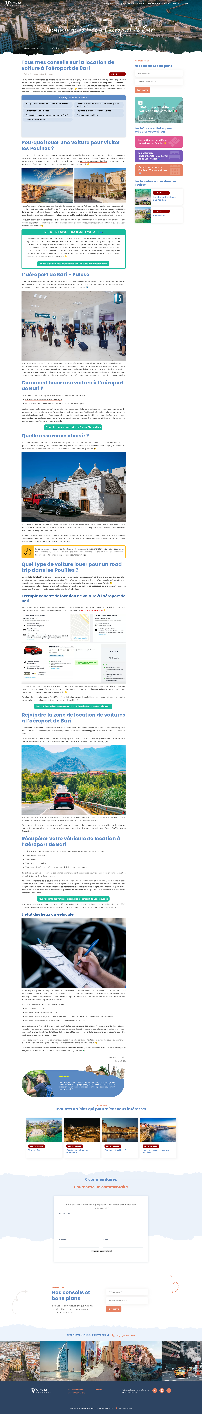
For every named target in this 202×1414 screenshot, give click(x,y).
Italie (42, 48)
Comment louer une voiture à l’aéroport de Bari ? (47, 115)
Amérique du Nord (157, 3)
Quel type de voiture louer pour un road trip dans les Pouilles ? (98, 104)
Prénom (63, 1239)
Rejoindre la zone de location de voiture (94, 111)
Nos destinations (75, 1389)
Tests (185, 3)
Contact (98, 1389)
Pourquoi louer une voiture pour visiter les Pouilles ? (47, 104)
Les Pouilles (54, 48)
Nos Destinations (28, 48)
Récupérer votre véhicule (87, 115)
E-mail (106, 1239)
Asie (175, 3)
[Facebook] (154, 1391)
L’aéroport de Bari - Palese (37, 111)
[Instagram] (161, 1391)
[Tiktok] (168, 1391)
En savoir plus (147, 118)
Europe (107, 3)
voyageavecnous (126, 1335)
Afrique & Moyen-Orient (129, 3)
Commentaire (65, 1213)
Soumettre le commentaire (101, 1251)
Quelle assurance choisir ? (37, 119)
